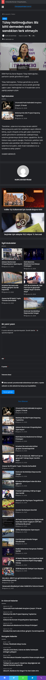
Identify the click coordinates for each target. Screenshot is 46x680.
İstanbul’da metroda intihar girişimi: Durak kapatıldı (10, 287)
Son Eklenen (23, 401)
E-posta (5, 366)
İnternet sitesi (6, 374)
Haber (13, 14)
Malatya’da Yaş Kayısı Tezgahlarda (29, 500)
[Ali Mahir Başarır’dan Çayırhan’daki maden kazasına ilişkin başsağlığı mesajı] (8, 561)
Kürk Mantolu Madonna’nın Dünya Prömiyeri (32, 264)
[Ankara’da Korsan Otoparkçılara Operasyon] (12, 254)
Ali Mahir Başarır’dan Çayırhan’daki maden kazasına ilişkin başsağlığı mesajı (29, 560)
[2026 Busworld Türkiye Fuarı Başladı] (8, 572)
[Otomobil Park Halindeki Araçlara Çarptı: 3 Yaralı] (7, 105)
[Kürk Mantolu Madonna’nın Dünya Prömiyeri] (34, 254)
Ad (3, 358)
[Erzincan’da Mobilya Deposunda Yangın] (34, 303)
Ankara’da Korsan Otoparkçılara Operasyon (19, 2)
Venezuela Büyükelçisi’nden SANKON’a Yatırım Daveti (23, 586)
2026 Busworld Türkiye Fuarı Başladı (30, 569)
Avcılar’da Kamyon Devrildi (26, 510)
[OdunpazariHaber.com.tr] (23, 6)
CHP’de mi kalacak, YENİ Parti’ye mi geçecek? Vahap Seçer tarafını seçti (33, 288)
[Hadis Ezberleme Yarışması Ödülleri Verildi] (8, 552)
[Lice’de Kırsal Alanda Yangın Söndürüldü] (8, 542)
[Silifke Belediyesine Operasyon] (8, 533)
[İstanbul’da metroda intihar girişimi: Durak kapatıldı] (12, 277)
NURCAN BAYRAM (10, 36)
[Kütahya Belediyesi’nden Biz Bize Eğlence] (8, 484)
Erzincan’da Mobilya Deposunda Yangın (32, 312)
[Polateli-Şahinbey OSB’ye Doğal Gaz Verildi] (8, 494)
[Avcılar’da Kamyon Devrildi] (8, 513)
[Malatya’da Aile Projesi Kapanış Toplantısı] (7, 115)
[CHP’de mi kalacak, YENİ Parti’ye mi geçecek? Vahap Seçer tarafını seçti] (34, 277)
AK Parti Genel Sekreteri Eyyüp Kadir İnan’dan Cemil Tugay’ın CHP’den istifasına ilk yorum (30, 521)
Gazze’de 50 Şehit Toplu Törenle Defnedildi (11, 299)
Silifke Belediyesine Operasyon (28, 530)
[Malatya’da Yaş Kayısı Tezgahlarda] (8, 503)
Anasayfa (7, 14)
